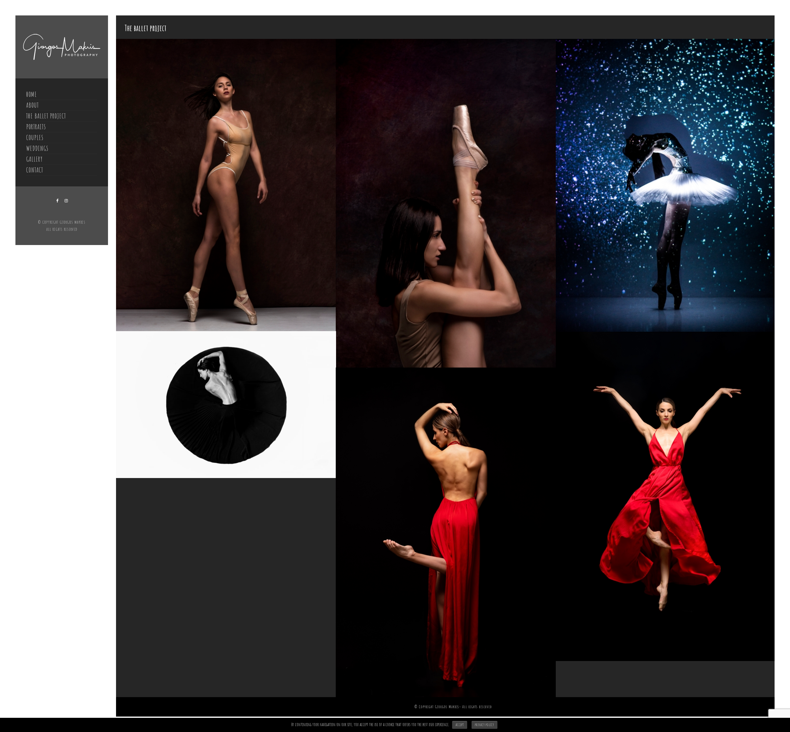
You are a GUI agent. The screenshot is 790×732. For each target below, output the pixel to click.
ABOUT (32, 105)
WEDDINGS (37, 148)
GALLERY (34, 159)
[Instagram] (66, 201)
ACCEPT (459, 724)
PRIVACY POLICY (484, 724)
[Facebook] (57, 201)
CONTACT (34, 170)
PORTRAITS (36, 127)
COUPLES (35, 137)
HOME (31, 94)
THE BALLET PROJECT (46, 116)
